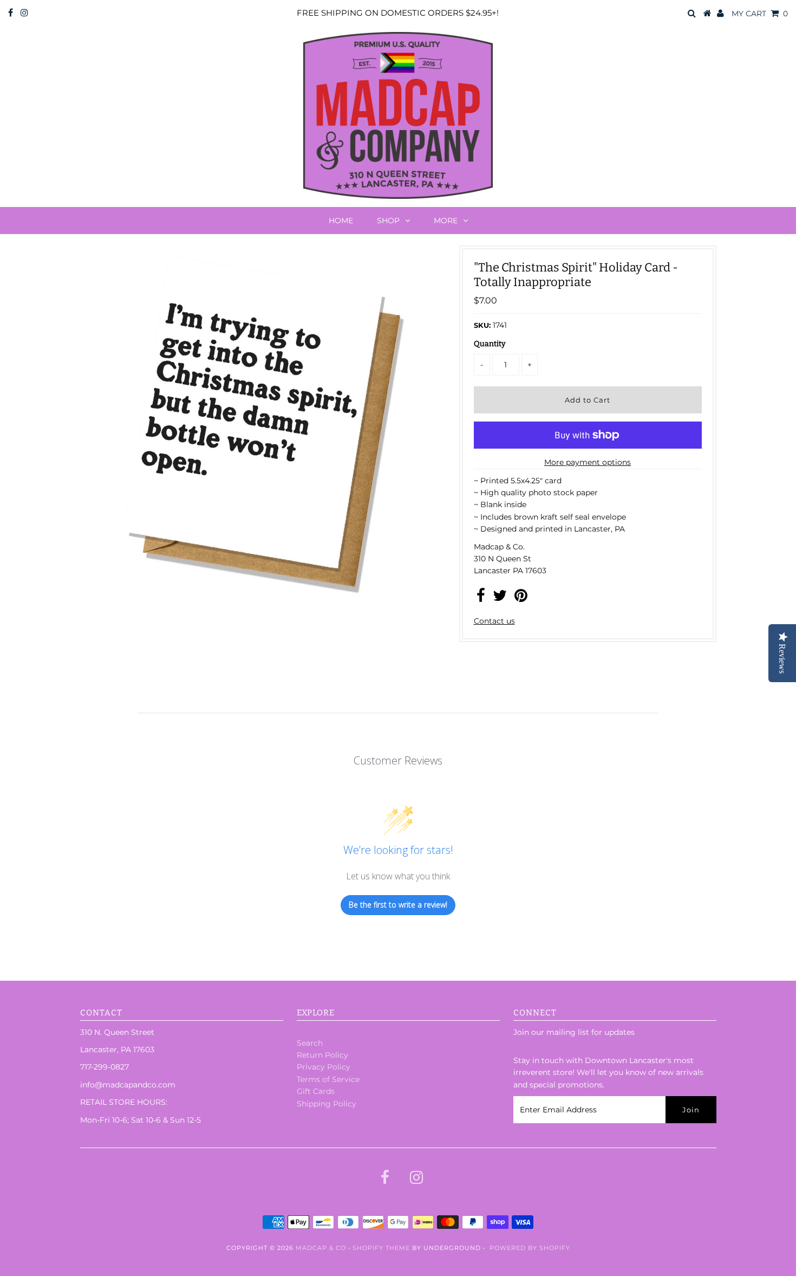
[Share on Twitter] (500, 598)
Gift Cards (316, 1091)
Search (310, 1043)
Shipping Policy (326, 1104)
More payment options (587, 462)
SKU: (482, 325)
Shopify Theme (381, 1248)
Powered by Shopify (530, 1248)
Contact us (494, 621)
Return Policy (322, 1055)
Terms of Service (328, 1079)
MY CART (760, 13)
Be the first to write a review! (398, 904)
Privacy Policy (323, 1067)
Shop (388, 220)
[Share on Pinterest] (520, 598)
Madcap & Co (321, 1248)
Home (341, 220)
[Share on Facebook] (481, 598)
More (446, 220)
